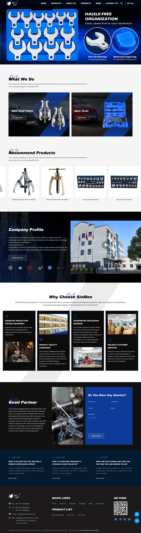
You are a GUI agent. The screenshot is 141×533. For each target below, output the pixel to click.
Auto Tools (81, 110)
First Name (91, 402)
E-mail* (90, 408)
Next (137, 35)
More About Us (17, 258)
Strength (86, 3)
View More (19, 118)
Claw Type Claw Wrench (57, 200)
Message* (91, 414)
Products (56, 3)
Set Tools (81, 515)
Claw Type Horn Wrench (91, 200)
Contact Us (112, 3)
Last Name (114, 402)
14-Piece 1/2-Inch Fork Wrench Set (124, 200)
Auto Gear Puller (22, 110)
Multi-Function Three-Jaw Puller (23, 200)
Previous (3, 35)
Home (43, 3)
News (98, 3)
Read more (12, 478)
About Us (71, 3)
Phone (113, 408)
